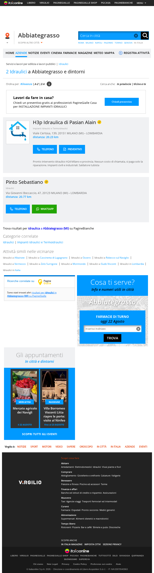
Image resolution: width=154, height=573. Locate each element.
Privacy (65, 564)
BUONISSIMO (70, 559)
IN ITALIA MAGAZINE (71, 544)
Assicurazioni (109, 492)
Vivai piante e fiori (111, 466)
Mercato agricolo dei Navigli (25, 410)
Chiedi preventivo (122, 101)
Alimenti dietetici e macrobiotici (92, 518)
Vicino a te (140, 84)
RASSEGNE (54, 401)
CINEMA (56, 53)
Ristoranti (66, 527)
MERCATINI (25, 401)
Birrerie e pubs (100, 527)
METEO (98, 53)
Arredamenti (67, 466)
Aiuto (118, 564)
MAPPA (109, 53)
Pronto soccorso (90, 509)
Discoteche (114, 527)
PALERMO (108, 42)
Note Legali (52, 564)
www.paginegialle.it (47, 282)
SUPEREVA (84, 559)
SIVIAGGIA (124, 556)
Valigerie (115, 475)
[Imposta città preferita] (8, 36)
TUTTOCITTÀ (104, 556)
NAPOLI (98, 42)
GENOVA (128, 42)
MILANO (89, 42)
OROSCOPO (86, 446)
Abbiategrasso (39, 35)
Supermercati (68, 518)
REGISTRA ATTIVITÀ (136, 53)
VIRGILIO (44, 3)
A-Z (36, 84)
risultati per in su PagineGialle (32, 294)
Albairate (19, 257)
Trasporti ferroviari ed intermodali (99, 501)
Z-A (43, 84)
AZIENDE (21, 53)
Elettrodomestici (83, 466)
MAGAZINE (85, 53)
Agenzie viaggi (73, 501)
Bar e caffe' (86, 527)
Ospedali (76, 509)
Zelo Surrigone (49, 264)
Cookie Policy (80, 564)
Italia (17, 270)
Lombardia (138, 264)
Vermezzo (20, 264)
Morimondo (79, 264)
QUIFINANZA (138, 556)
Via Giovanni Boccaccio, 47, (24, 193)
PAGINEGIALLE (61, 3)
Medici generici (107, 509)
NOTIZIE (33, 53)
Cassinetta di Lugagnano (53, 257)
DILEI (115, 556)
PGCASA (105, 3)
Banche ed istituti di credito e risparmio (81, 492)
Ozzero (87, 257)
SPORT (34, 446)
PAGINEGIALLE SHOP (85, 3)
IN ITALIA (138, 42)
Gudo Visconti (108, 264)
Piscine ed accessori (90, 484)
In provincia (124, 84)
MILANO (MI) (75, 133)
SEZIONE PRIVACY (112, 544)
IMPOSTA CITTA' (92, 544)
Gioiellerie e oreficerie (88, 475)
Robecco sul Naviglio (117, 257)
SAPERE (71, 446)
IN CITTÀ (101, 446)
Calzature (105, 475)
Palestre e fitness (70, 484)
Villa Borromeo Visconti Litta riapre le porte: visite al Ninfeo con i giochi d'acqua (54, 414)
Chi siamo (38, 564)
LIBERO (31, 3)
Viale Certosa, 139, (45, 133)
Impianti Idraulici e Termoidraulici (50, 128)
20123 (46, 193)
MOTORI (46, 446)
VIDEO (59, 446)
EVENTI (45, 53)
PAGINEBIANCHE (123, 3)
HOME (10, 53)
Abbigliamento (68, 475)
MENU (140, 3)
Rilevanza (26, 84)
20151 (62, 133)
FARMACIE (70, 53)
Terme (104, 484)
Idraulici (10, 188)
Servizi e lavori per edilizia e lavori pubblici (30, 64)
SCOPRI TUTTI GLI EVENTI (39, 434)
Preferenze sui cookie (101, 564)
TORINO (119, 42)
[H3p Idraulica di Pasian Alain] (17, 132)
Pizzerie (76, 527)
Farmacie (65, 509)
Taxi (63, 501)
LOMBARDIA (94, 133)
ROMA (81, 42)
